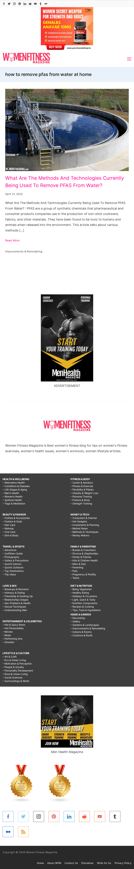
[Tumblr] (40, 3)
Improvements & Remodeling (23, 251)
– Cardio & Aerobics (81, 482)
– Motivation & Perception (17, 663)
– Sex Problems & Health (17, 603)
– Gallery (75, 621)
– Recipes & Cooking (82, 606)
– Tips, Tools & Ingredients (85, 610)
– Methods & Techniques (84, 531)
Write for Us (104, 863)
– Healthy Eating (79, 592)
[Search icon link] (128, 4)
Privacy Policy (123, 863)
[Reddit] (30, 3)
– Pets (73, 570)
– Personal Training (81, 496)
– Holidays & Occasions (83, 596)
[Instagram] (14, 3)
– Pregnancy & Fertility (83, 574)
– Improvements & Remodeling (87, 628)
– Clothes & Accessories (16, 517)
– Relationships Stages (15, 599)
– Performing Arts (12, 638)
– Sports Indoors (12, 563)
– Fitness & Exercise (81, 486)
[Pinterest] (19, 3)
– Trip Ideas (9, 574)
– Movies (8, 631)
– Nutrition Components (83, 603)
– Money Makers (79, 535)
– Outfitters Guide (13, 553)
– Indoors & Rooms (81, 631)
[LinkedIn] (25, 3)
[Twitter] (9, 3)
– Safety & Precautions (15, 560)
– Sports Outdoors (13, 567)
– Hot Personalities (13, 628)
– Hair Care (9, 524)
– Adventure (9, 550)
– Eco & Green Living (14, 660)
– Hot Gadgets (78, 521)
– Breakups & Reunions (16, 589)
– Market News (79, 528)
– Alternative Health (14, 482)
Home (40, 863)
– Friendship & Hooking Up (18, 596)
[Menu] (129, 58)
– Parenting (76, 567)
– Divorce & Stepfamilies (84, 553)
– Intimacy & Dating (14, 592)
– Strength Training (81, 503)
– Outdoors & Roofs (81, 635)
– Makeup (8, 528)
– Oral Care (9, 531)
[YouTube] (35, 3)
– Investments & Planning (84, 524)
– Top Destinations (13, 570)
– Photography (11, 556)
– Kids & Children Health (84, 560)
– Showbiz (8, 642)
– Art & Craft (10, 656)
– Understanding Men (15, 610)
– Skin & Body (10, 535)
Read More (12, 240)
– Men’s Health (11, 493)
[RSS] (23, 831)
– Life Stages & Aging (15, 489)
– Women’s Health (13, 496)
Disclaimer (87, 863)
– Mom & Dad (78, 563)
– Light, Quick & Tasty (82, 599)
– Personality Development (18, 670)
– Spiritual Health (12, 500)
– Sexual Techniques (14, 606)
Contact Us (71, 863)
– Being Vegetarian (81, 589)
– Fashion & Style (12, 521)
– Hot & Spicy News (14, 624)
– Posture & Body (80, 500)
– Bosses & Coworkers (83, 550)
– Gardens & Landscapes (84, 624)
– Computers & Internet (83, 517)
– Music (7, 635)
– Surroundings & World (16, 680)
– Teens (74, 577)
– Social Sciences (12, 677)
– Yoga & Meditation (14, 503)
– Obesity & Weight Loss (84, 493)
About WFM (54, 863)
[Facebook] (4, 3)
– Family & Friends (80, 556)
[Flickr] (45, 3)
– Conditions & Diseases (16, 486)
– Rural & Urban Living (15, 674)
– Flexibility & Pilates (82, 489)
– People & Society (13, 667)
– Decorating (77, 617)
